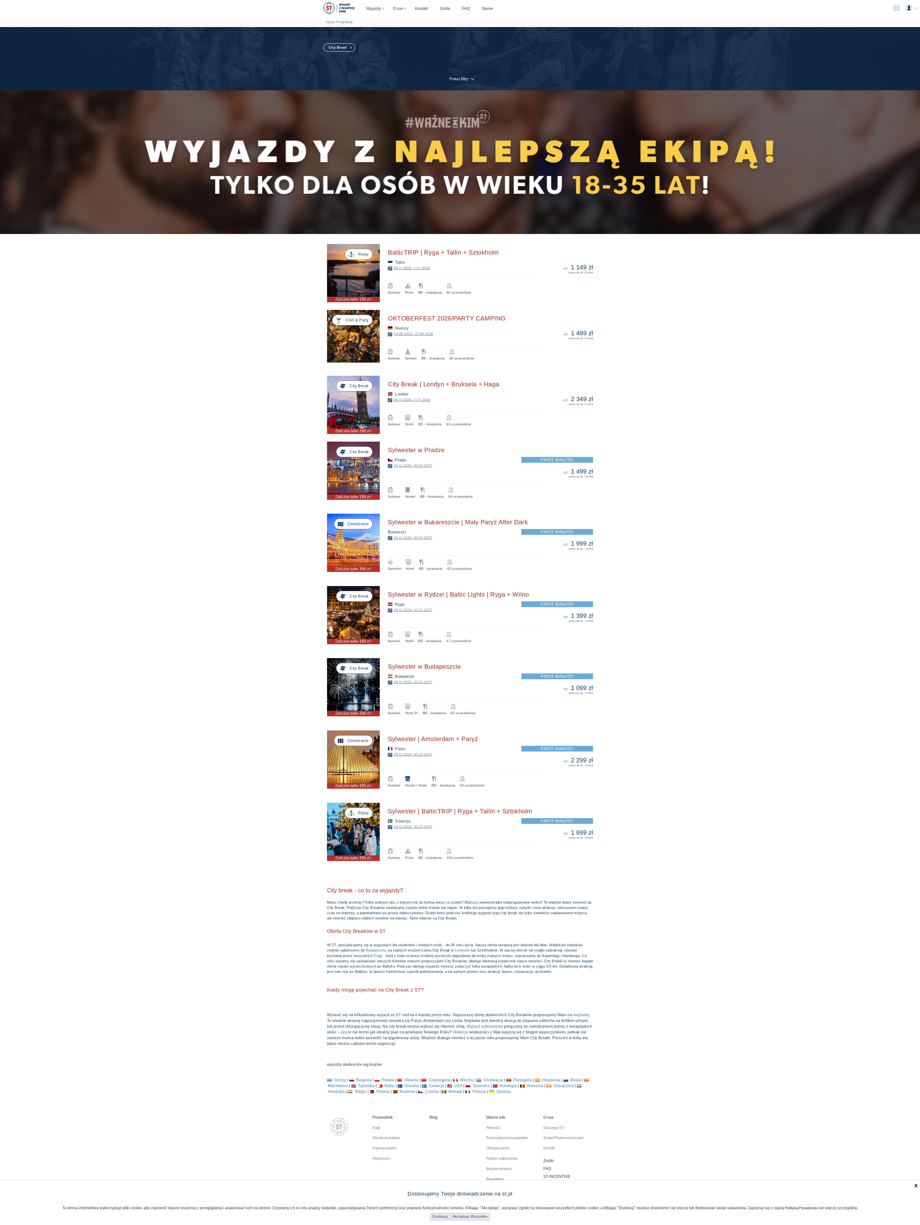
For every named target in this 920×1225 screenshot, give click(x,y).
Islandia (411, 1086)
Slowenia (481, 1086)
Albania (411, 1080)
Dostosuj (440, 1216)
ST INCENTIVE (556, 1176)
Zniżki (548, 1161)
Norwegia (508, 1086)
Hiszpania (551, 1080)
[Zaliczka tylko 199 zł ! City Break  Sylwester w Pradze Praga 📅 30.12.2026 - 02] (463, 444)
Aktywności (381, 1158)
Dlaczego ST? (553, 1128)
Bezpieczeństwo (499, 1169)
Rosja (575, 1080)
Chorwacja (493, 1080)
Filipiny (383, 1091)
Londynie (463, 950)
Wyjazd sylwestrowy (485, 1026)
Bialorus (407, 1091)
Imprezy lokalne (385, 1148)
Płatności (493, 1128)
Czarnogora (439, 1080)
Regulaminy (495, 1179)
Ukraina (503, 1091)
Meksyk (455, 1091)
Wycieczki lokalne (386, 1138)
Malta (390, 1086)
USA (458, 1086)
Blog (433, 1117)
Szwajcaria (563, 1086)
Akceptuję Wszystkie (470, 1216)
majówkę (581, 1015)
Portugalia (522, 1080)
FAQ (547, 1169)
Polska (388, 1080)
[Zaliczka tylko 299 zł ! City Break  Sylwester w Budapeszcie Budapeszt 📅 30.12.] (463, 661)
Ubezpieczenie (497, 1148)
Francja (479, 1091)
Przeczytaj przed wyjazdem (507, 1138)
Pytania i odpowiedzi (502, 1158)
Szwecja (436, 1086)
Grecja (340, 1080)
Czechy (432, 1091)
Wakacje (461, 1032)
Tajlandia (366, 1086)
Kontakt (549, 1148)
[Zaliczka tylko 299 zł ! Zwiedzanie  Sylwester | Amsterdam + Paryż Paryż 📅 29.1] (463, 733)
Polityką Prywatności (802, 1208)
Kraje (376, 1128)
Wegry (360, 1091)
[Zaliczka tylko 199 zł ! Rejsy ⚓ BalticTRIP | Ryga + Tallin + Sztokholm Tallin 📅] (463, 247)
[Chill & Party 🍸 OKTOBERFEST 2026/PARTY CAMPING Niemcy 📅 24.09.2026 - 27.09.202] (463, 312)
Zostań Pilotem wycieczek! (563, 1138)
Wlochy (467, 1080)
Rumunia (535, 1086)
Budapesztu (376, 950)
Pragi (378, 956)
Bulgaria (364, 1080)
